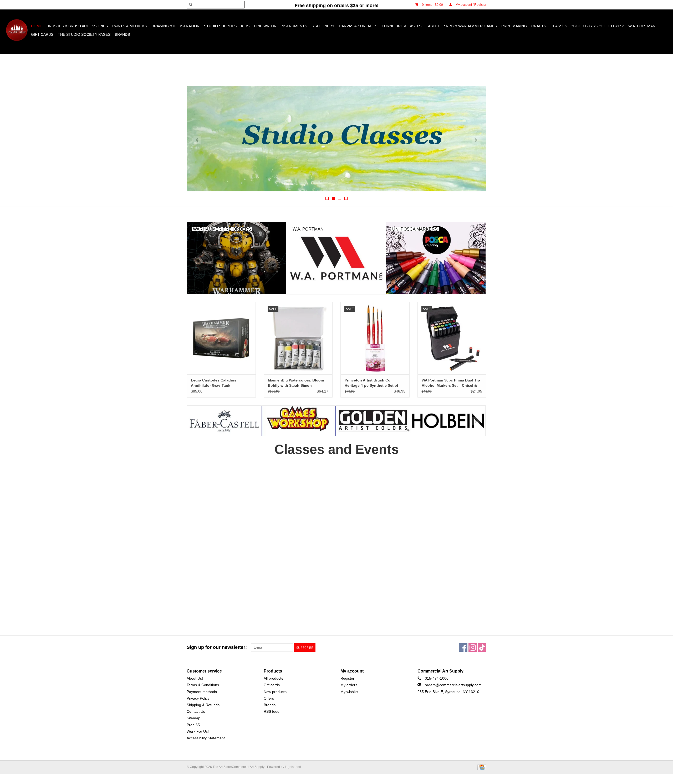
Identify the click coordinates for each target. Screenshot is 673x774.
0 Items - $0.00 (432, 5)
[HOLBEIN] (373, 421)
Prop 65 (193, 725)
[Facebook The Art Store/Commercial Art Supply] (463, 647)
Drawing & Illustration (175, 26)
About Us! (195, 678)
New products (275, 692)
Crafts (538, 26)
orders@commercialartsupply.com (453, 685)
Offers (269, 698)
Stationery (323, 26)
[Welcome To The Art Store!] (336, 138)
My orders (348, 685)
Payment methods (202, 692)
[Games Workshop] (224, 421)
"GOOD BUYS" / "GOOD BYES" (598, 26)
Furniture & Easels (401, 26)
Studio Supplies (220, 26)
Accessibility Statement (206, 738)
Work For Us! (198, 731)
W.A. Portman (641, 26)
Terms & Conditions (203, 685)
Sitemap (193, 718)
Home (36, 26)
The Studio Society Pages (84, 34)
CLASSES (558, 26)
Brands (122, 34)
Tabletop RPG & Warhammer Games (461, 26)
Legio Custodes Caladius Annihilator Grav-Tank (213, 383)
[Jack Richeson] (448, 421)
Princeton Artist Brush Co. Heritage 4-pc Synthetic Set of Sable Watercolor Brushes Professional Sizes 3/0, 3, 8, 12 (372, 383)
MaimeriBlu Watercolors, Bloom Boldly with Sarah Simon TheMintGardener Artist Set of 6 (296, 383)
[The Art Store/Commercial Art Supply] (16, 30)
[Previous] (197, 140)
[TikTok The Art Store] (482, 647)
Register (347, 678)
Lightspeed (293, 767)
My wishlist (349, 692)
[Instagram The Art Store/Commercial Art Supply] (472, 647)
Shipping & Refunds (203, 705)
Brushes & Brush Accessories (77, 26)
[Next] (476, 140)
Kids (245, 26)
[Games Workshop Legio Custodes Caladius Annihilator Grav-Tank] (221, 338)
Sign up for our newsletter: (217, 647)
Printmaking (514, 26)
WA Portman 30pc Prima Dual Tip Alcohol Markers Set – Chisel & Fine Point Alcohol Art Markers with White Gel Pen (451, 383)
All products (273, 678)
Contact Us (196, 711)
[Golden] (299, 421)
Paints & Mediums (129, 26)
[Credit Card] (481, 767)
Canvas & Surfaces (358, 26)
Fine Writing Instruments (280, 26)
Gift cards (42, 34)
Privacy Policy (198, 698)
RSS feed (271, 711)
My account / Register (470, 5)
